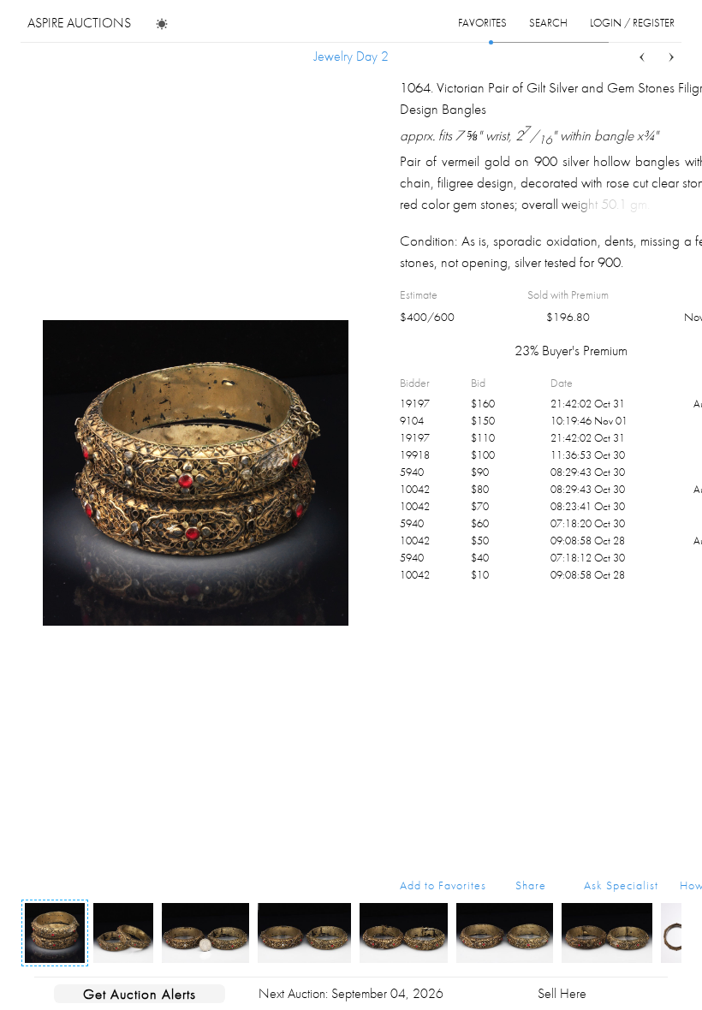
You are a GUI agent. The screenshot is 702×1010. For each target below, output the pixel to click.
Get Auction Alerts (139, 993)
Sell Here (562, 993)
